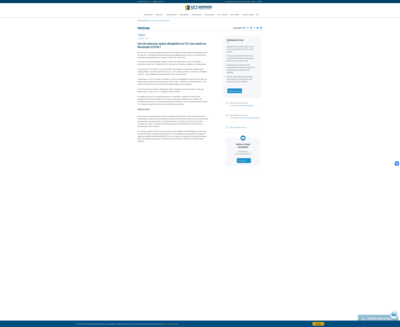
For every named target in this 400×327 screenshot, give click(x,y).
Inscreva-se (242, 161)
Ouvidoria (254, 1)
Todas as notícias (235, 91)
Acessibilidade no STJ (144, 1)
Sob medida (234, 14)
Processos (159, 14)
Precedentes (184, 14)
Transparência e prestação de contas (236, 1)
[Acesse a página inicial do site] (141, 14)
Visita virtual (160, 1)
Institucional (148, 14)
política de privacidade (170, 324)
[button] (260, 1)
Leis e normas (222, 14)
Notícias (167, 20)
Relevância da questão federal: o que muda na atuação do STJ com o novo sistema (240, 48)
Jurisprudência (171, 14)
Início (149, 20)
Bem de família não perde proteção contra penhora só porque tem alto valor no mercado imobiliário (240, 78)
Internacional (196, 14)
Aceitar (318, 324)
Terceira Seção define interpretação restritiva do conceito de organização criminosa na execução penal (240, 58)
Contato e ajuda (248, 14)
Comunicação (209, 14)
